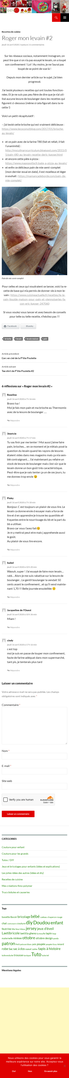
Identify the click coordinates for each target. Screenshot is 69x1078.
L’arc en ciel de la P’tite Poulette (19, 356)
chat (4, 923)
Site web (7, 780)
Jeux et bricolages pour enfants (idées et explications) (31, 866)
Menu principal (65, 17)
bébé (35, 916)
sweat (28, 949)
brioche (8, 339)
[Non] (64, 1066)
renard (60, 944)
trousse (18, 955)
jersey (31, 928)
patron (8, 943)
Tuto (36, 954)
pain (45, 339)
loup (54, 933)
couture (21, 923)
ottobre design (44, 938)
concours (11, 923)
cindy (10, 640)
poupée (41, 944)
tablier (35, 949)
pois (34, 944)
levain (19, 339)
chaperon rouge (54, 917)
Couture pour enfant (13, 847)
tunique (27, 955)
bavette (6, 916)
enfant (57, 922)
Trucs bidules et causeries (16, 892)
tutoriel (45, 955)
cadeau (43, 917)
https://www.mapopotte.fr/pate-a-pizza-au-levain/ (36, 163)
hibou (22, 929)
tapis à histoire (49, 948)
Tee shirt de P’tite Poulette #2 (18, 368)
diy (29, 922)
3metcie (11, 433)
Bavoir (13, 917)
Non (30, 1071)
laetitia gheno (28, 933)
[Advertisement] (34, 1022)
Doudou (41, 922)
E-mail (6, 765)
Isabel (10, 562)
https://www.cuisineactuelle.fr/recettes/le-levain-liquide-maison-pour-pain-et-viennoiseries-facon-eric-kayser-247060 (34, 299)
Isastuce (24, 44)
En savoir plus (50, 1071)
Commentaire (11, 704)
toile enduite (7, 955)
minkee (17, 938)
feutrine (6, 928)
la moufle (41, 933)
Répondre (15, 420)
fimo (17, 929)
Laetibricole (11, 933)
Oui (14, 1071)
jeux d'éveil (45, 928)
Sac (11, 948)
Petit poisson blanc (24, 944)
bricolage (24, 917)
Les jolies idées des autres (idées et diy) (23, 872)
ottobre (28, 937)
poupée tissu (51, 944)
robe (5, 949)
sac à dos (19, 949)
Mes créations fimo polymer (17, 885)
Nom (5, 750)
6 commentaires (36, 44)
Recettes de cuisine (11, 31)
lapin (49, 933)
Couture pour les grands (15, 853)
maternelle (7, 938)
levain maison (32, 339)
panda (56, 938)
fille (13, 929)
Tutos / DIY (8, 860)
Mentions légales (11, 970)
